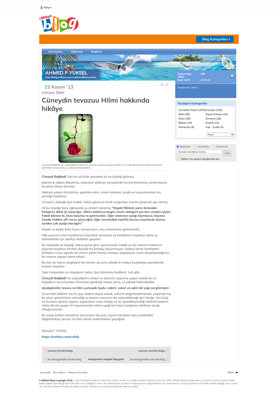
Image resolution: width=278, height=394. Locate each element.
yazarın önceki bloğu (60, 350)
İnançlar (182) (214, 110)
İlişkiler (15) (185, 122)
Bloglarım (96, 51)
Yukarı (230, 372)
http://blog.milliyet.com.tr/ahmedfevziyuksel (70, 77)
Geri (161, 85)
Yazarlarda (203, 146)
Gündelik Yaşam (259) (191, 110)
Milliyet (47, 7)
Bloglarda (185, 146)
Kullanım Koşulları (78, 372)
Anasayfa (45, 372)
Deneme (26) (213, 118)
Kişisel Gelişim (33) (217, 114)
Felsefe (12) (212, 122)
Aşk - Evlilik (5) (214, 127)
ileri (167, 85)
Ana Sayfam (55, 51)
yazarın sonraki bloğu (151, 350)
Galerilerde (222, 146)
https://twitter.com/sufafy (60, 337)
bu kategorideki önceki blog (64, 359)
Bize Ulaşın (59, 372)
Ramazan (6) (186, 127)
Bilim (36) (184, 114)
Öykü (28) (184, 118)
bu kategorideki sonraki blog (147, 359)
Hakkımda (77, 51)
